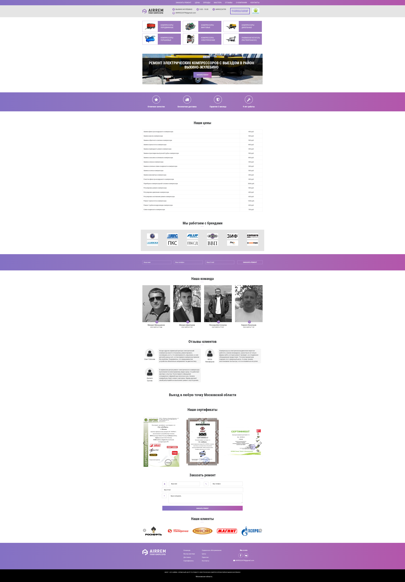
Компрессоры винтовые (207, 26)
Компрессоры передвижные (167, 26)
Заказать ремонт (183, 3)
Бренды (206, 3)
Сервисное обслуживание (211, 550)
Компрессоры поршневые (167, 39)
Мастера (217, 3)
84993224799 (221, 9)
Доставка (187, 557)
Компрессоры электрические (208, 39)
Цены (197, 3)
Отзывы (228, 3)
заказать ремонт (250, 262)
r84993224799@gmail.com (186, 13)
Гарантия (205, 557)
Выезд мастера (189, 554)
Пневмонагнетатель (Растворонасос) (251, 39)
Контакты (254, 3)
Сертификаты (189, 561)
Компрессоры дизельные (248, 26)
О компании (241, 3)
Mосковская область (204, 577)
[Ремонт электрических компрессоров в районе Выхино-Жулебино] (152, 11)
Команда (187, 550)
